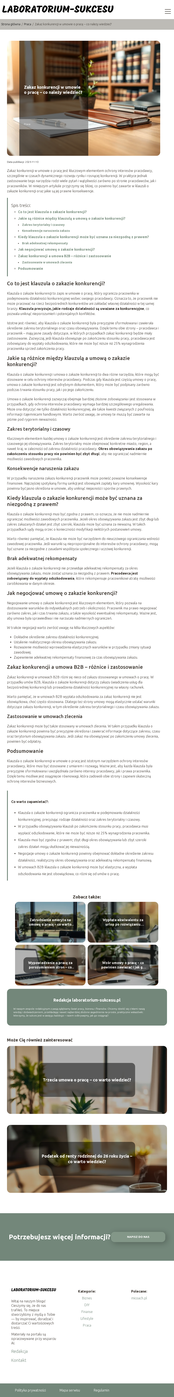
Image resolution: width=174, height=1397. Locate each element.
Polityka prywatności (30, 1390)
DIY (87, 1305)
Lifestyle (86, 1318)
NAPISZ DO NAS (138, 1236)
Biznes (87, 1298)
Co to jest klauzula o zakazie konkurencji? (52, 212)
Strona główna (11, 24)
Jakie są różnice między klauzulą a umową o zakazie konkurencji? (71, 218)
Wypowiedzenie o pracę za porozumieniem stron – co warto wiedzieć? (50, 965)
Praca (28, 24)
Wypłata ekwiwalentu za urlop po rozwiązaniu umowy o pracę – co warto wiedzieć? (123, 922)
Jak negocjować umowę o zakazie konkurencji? (56, 249)
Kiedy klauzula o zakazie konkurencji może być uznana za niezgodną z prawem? (83, 237)
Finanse (87, 1312)
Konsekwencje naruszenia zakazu (46, 230)
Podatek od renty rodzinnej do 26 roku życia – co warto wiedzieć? (87, 1159)
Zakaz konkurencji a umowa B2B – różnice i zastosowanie (64, 256)
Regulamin (101, 1390)
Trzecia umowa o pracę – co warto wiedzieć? (87, 1079)
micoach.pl (139, 1298)
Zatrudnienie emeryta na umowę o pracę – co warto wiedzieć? (50, 922)
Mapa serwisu (69, 1390)
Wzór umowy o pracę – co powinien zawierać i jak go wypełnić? (123, 965)
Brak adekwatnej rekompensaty (45, 243)
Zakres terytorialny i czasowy (43, 224)
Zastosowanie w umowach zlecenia (47, 262)
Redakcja (19, 1351)
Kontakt (18, 1360)
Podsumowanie (30, 268)
